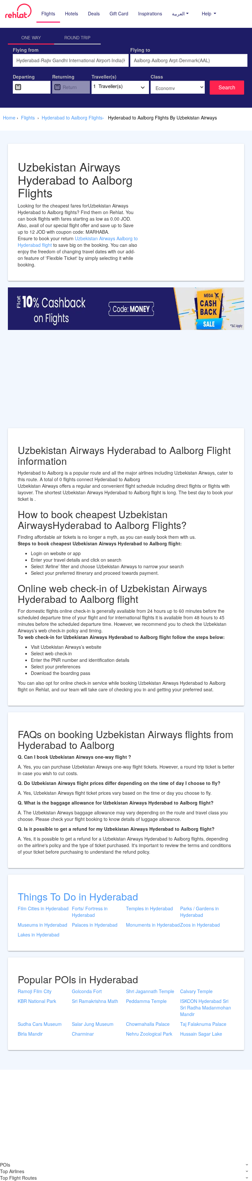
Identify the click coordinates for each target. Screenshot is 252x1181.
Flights (48, 13)
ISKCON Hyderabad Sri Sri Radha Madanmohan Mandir (205, 1007)
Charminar (83, 1033)
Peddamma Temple (146, 1001)
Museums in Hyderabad (42, 924)
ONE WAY (31, 37)
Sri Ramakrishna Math (95, 1001)
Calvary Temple (196, 991)
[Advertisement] (126, 382)
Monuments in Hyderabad (153, 924)
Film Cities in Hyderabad (43, 908)
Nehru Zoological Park (149, 1033)
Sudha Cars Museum (40, 1024)
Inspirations (150, 13)
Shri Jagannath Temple (150, 991)
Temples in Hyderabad (149, 908)
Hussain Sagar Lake (201, 1033)
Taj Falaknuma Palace (203, 1024)
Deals (94, 13)
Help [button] (207, 13)
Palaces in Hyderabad (94, 924)
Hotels (71, 13)
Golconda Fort (87, 991)
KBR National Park (37, 1001)
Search (227, 87)
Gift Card (119, 13)
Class (157, 76)
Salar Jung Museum (93, 1024)
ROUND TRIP (77, 37)
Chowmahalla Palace (148, 1024)
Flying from (25, 49)
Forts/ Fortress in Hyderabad (90, 911)
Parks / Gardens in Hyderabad (199, 911)
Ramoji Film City (35, 991)
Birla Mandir (30, 1033)
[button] (180, 13)
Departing (24, 76)
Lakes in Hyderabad (38, 934)
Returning (63, 76)
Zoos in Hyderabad (200, 924)
